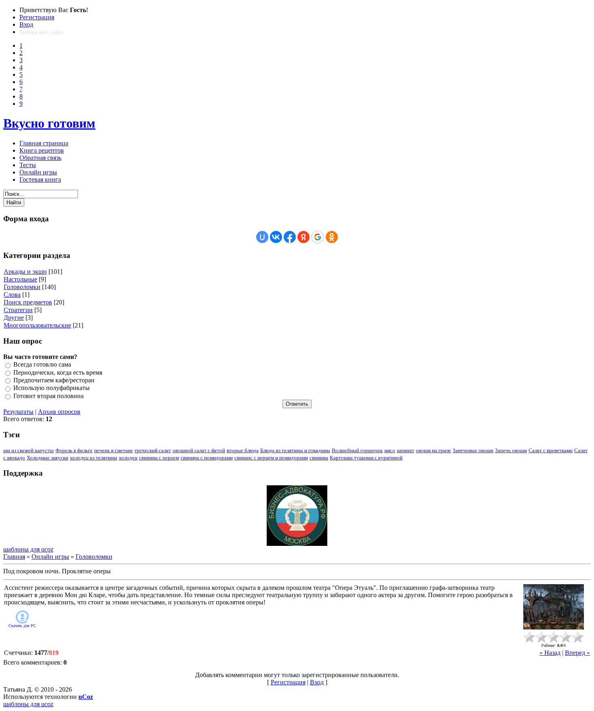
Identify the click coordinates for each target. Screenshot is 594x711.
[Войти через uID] (262, 237)
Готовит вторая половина (48, 395)
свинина (319, 458)
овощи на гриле (433, 450)
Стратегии (18, 309)
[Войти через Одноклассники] (332, 237)
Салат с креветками (551, 450)
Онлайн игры (50, 556)
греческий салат (153, 450)
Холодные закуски (47, 458)
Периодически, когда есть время (57, 372)
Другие (14, 317)
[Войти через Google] (317, 237)
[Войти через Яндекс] (303, 237)
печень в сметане (113, 450)
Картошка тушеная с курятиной (366, 458)
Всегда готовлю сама (42, 364)
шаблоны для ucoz (28, 549)
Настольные (20, 279)
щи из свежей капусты (28, 450)
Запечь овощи (511, 450)
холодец (128, 458)
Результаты (18, 411)
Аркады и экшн (25, 271)
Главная (14, 556)
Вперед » (577, 652)
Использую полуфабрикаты (51, 388)
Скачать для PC (22, 625)
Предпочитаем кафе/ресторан (54, 380)
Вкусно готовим (49, 123)
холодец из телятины (93, 458)
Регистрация (36, 17)
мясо (389, 450)
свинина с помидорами (207, 458)
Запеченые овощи (473, 450)
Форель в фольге (74, 450)
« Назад (549, 652)
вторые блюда (243, 450)
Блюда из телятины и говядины (295, 450)
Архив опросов (59, 411)
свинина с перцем (159, 458)
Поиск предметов (28, 302)
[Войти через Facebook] (290, 237)
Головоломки (22, 286)
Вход (26, 24)
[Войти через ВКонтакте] (276, 237)
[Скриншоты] (553, 607)
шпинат (405, 450)
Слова (12, 294)
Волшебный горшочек (357, 450)
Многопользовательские (37, 325)
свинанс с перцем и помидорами (271, 458)
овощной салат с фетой (199, 450)
